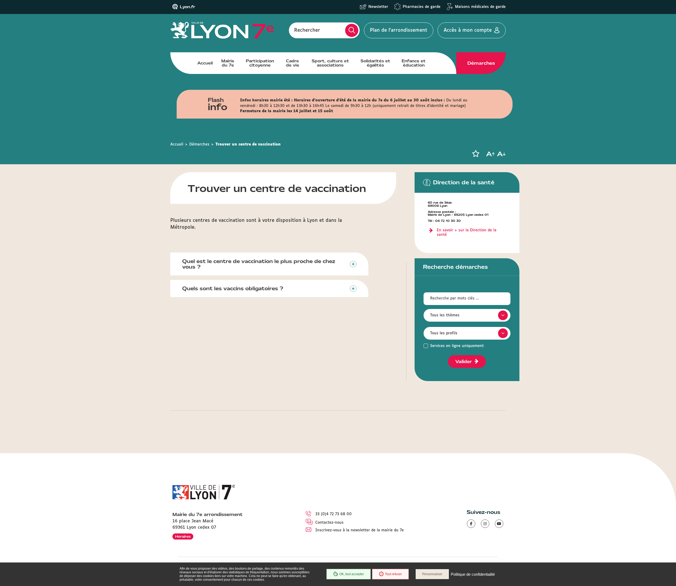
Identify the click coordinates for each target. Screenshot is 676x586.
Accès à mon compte (468, 30)
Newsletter (378, 7)
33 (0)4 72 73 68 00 (333, 514)
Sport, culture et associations (330, 63)
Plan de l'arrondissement (398, 30)
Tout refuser (393, 574)
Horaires (183, 536)
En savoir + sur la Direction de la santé (466, 232)
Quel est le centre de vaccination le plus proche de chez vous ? (258, 264)
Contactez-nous (329, 522)
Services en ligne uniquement (457, 346)
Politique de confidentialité (473, 574)
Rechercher (307, 30)
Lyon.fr (187, 7)
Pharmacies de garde (421, 7)
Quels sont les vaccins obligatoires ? (232, 288)
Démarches (481, 63)
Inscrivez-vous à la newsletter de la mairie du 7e (359, 530)
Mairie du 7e (227, 63)
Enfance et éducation (414, 63)
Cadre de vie (292, 63)
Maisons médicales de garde (480, 7)
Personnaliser (432, 574)
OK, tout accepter (351, 574)
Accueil (205, 63)
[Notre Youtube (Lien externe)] (499, 523)
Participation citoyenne (260, 63)
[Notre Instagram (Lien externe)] (485, 523)
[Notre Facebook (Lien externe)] (471, 523)
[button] (476, 154)
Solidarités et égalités (375, 63)
